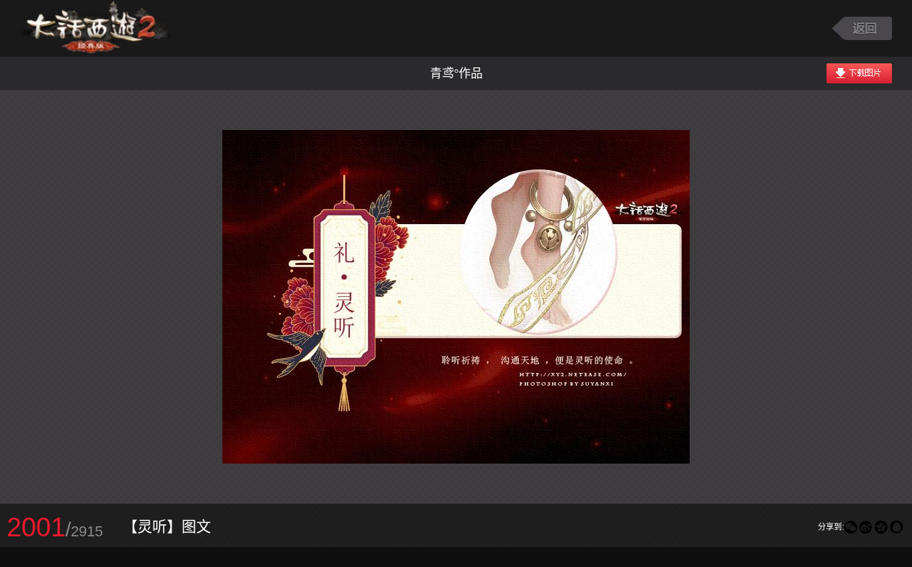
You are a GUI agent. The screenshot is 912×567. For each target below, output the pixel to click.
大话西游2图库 (95, 28)
